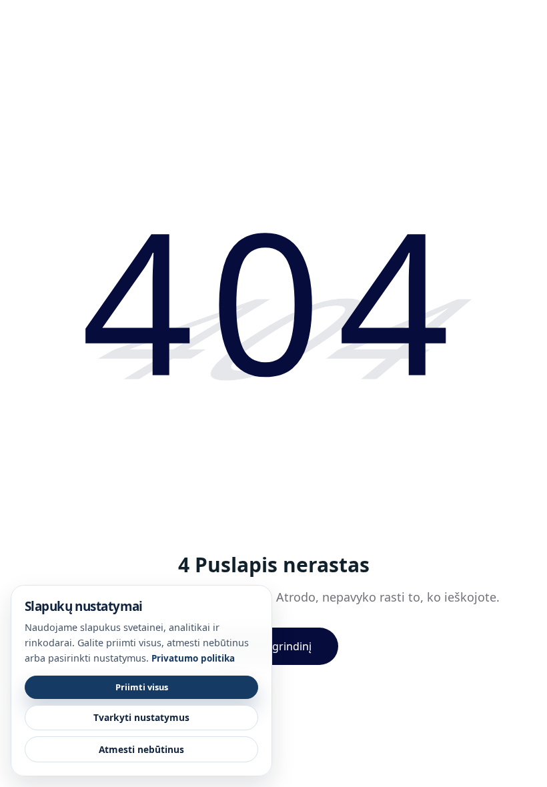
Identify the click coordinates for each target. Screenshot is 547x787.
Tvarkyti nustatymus (141, 717)
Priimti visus (141, 687)
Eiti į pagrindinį (274, 646)
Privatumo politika (193, 658)
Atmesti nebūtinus (141, 749)
